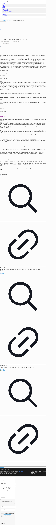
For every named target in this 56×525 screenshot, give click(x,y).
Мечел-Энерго (8, 41)
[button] (8, 517)
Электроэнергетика (9, 20)
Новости (5, 20)
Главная (3, 20)
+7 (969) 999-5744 (32, 472)
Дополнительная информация (5, 515)
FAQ (19, 472)
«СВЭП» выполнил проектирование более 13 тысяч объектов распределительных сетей (17, 367)
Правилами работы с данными (7, 495)
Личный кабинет (21, 470)
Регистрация (21, 471)
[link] (10, 18)
